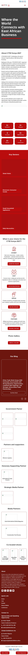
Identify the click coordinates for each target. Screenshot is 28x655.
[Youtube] (13, 591)
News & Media (5, 605)
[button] (22, 399)
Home (2, 599)
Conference (4, 607)
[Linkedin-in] (8, 591)
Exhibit (3, 603)
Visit (2, 601)
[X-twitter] (5, 591)
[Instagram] (11, 591)
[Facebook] (2, 591)
